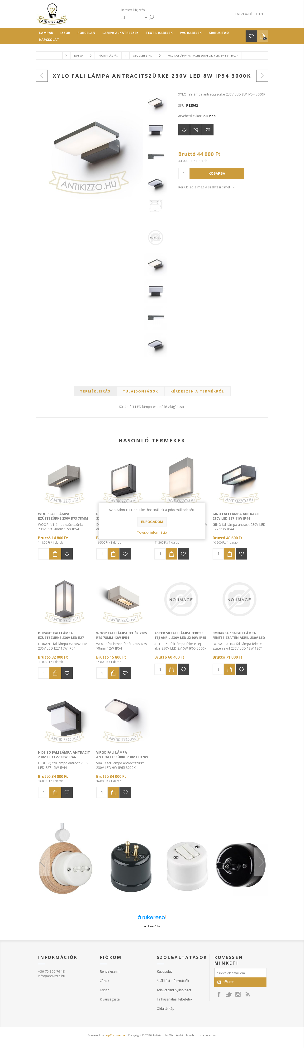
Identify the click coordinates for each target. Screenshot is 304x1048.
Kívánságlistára (184, 129)
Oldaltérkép (165, 1008)
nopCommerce (114, 1035)
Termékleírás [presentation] (95, 391)
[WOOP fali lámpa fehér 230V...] (42, 76)
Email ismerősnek (208, 129)
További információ (152, 532)
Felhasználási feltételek (174, 999)
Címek (104, 980)
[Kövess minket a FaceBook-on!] (219, 994)
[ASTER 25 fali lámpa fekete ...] (262, 76)
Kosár (104, 990)
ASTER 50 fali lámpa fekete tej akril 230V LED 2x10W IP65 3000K (180, 637)
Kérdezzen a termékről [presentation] (197, 391)
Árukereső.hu (152, 926)
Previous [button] (43, 861)
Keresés (151, 17)
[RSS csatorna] (247, 994)
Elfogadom (152, 522)
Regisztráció (243, 14)
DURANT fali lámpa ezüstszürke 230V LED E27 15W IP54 (61, 637)
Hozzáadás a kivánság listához (67, 554)
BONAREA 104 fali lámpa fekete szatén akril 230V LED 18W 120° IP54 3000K (239, 637)
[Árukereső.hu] (152, 919)
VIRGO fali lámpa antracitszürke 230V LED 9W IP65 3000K (122, 757)
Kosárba (217, 173)
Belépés (260, 14)
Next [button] (261, 861)
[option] (152, 862)
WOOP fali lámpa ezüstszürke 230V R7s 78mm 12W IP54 (63, 518)
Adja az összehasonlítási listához (196, 129)
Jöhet (228, 982)
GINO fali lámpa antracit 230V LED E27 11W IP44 (236, 516)
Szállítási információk (173, 980)
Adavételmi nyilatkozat (174, 990)
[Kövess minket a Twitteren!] (228, 994)
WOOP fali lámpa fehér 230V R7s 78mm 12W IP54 (121, 635)
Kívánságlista (110, 999)
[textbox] (142, 10)
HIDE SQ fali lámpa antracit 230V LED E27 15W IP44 (64, 754)
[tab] (95, 391)
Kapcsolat (164, 971)
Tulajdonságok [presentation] (140, 391)
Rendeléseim (109, 971)
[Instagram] (238, 994)
